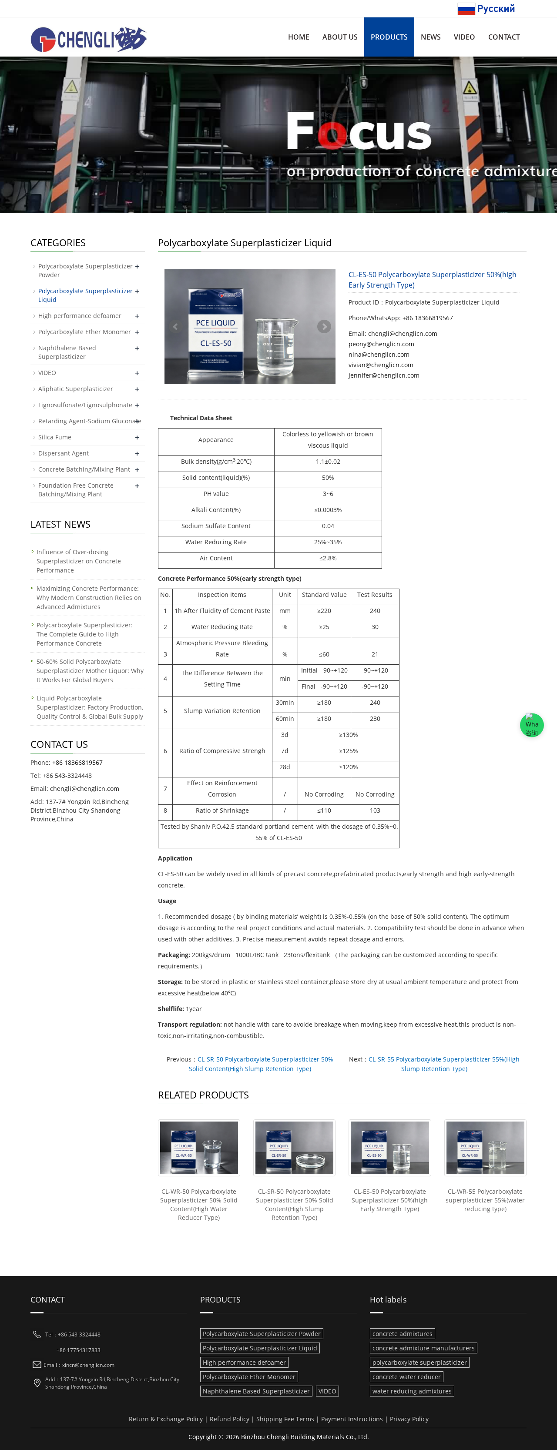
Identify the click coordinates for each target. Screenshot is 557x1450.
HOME (298, 37)
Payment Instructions (352, 1419)
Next (324, 327)
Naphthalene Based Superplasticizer (67, 352)
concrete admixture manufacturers (423, 1348)
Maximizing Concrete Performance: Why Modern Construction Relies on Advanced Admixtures (89, 597)
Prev (176, 327)
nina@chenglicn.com (379, 354)
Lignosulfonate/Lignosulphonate (85, 405)
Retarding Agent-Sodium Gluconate (89, 421)
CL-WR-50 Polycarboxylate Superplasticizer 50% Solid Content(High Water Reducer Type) (199, 1204)
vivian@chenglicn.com (381, 365)
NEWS (431, 37)
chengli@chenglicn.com (402, 333)
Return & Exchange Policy (166, 1419)
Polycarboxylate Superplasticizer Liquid (260, 1348)
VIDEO (464, 37)
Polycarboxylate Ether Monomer (84, 332)
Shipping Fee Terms (285, 1419)
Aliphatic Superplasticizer (75, 389)
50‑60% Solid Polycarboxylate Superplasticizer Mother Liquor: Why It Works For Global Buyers (90, 670)
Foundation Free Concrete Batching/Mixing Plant (76, 489)
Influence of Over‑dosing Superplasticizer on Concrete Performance (79, 561)
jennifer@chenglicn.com (384, 375)
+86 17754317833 (79, 1350)
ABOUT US (340, 37)
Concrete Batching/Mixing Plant (84, 469)
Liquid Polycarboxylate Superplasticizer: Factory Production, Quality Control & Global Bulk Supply (90, 707)
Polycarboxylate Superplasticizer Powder (262, 1333)
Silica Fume (54, 437)
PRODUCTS (389, 37)
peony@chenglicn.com (381, 344)
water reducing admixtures (412, 1391)
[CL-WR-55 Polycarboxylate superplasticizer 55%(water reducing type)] (485, 1147)
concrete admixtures (402, 1333)
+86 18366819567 (428, 318)
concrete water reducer (406, 1377)
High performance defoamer (79, 315)
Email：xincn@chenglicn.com (79, 1365)
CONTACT (504, 37)
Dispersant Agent (63, 453)
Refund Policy (229, 1419)
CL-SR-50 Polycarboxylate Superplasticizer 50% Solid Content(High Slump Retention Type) (294, 1204)
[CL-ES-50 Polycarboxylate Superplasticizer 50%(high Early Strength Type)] (390, 1147)
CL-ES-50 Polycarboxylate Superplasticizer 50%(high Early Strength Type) (390, 1200)
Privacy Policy (409, 1419)
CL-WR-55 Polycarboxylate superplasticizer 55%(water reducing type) (485, 1200)
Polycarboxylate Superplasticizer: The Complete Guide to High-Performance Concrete (85, 634)
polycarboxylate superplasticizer (419, 1362)
